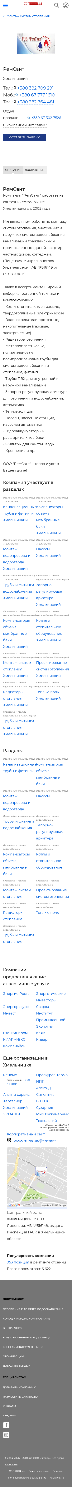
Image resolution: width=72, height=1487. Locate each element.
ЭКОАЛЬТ (12, 1114)
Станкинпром (15, 1033)
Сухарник (44, 1108)
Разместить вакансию (20, 1396)
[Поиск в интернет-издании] (56, 5)
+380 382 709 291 (35, 88)
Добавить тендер (16, 1365)
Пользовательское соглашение (27, 1477)
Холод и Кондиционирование (26, 1318)
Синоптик (45, 1094)
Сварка (42, 1007)
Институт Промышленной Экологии (50, 1020)
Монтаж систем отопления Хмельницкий (17, 669)
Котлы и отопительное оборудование (49, 861)
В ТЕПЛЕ (44, 1101)
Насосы (43, 796)
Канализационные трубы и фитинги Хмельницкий (20, 513)
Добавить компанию (19, 1387)
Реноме (10, 1075)
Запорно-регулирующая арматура (49, 831)
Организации (13, 1356)
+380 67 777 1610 (37, 95)
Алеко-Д (43, 1088)
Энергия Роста (16, 994)
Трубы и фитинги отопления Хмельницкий (18, 727)
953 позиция (18, 1262)
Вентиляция (12, 1328)
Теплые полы (48, 913)
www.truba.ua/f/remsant (35, 1141)
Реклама (9, 1405)
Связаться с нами (38, 1471)
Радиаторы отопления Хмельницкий (15, 698)
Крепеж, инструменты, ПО (23, 1346)
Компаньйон (14, 1046)
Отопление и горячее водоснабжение (33, 1309)
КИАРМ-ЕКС (14, 1039)
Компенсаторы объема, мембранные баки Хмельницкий (49, 520)
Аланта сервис (16, 1094)
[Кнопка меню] (5, 5)
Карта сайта (57, 1477)
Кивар (41, 1039)
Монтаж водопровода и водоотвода (16, 802)
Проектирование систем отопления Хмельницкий (52, 669)
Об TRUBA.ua (17, 1471)
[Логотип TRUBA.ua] (33, 3)
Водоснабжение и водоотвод (26, 1337)
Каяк (40, 1033)
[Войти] (65, 5)
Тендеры (9, 1415)
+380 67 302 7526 (46, 118)
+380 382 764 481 (35, 102)
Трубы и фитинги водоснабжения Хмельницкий (18, 591)
